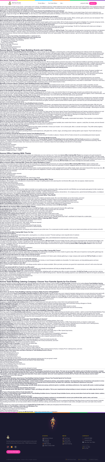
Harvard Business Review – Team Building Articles (14, 277)
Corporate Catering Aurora (7, 146)
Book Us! (93, 3)
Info (62, 3)
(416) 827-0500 (84, 3)
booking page (20, 136)
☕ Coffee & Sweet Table (49, 445)
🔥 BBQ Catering (47, 443)
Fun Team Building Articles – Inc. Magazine (12, 148)
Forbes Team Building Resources (9, 410)
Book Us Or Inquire (28, 26)
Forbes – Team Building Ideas (8, 279)
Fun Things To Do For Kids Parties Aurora (11, 183)
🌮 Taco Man (85, 448)
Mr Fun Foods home (6, 45)
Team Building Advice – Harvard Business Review (13, 147)
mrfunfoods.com (34, 54)
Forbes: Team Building (7, 42)
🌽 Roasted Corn (66, 441)
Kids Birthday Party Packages (8, 144)
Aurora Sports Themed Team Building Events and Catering (26, 50)
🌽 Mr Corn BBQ (86, 447)
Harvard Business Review (44, 165)
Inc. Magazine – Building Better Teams (10, 278)
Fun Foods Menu (53, 3)
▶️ (11, 447)
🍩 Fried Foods (66, 440)
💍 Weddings (46, 441)
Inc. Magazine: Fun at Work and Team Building (12, 409)
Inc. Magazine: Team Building (9, 41)
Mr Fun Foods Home (5, 143)
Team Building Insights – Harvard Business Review (14, 407)
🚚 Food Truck (66, 438)
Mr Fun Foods (11, 237)
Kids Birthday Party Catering (8, 48)
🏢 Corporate (46, 440)
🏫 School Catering (67, 443)
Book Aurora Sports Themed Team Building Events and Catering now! (20, 37)
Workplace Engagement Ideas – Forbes (11, 150)
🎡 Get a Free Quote (13, 451)
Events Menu (42, 3)
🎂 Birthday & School (48, 438)
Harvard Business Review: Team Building (12, 40)
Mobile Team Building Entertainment (11, 47)
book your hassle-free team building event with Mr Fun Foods (61, 142)
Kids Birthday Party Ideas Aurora (9, 182)
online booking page (22, 385)
